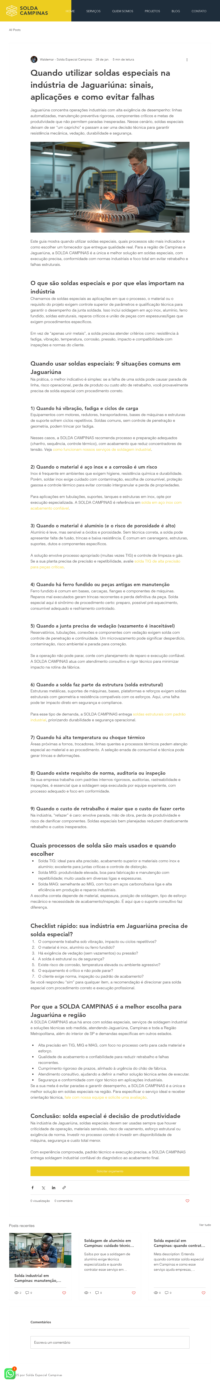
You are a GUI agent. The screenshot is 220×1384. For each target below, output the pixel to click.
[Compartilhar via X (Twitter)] (43, 1188)
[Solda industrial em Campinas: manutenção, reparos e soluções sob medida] (40, 1250)
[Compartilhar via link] (64, 1188)
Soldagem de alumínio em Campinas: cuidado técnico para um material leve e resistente (108, 1243)
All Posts (15, 30)
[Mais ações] (186, 59)
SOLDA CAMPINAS (34, 10)
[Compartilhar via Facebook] (33, 1188)
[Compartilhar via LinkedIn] (54, 1188)
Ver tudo (205, 1225)
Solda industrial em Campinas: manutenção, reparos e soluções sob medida (35, 1278)
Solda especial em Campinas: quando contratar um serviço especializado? (179, 1243)
